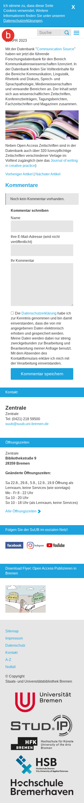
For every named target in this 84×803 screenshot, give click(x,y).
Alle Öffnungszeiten (21, 511)
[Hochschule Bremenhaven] (42, 787)
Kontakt (11, 652)
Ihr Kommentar (22, 260)
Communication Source (55, 49)
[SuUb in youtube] (56, 545)
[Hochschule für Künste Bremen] (42, 743)
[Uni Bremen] (42, 701)
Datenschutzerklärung (39, 313)
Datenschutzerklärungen (22, 21)
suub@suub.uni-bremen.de (27, 424)
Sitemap (12, 631)
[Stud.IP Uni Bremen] (42, 725)
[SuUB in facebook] (16, 545)
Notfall (10, 667)
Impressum (14, 638)
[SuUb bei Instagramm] (36, 545)
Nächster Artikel (47, 174)
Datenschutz (15, 645)
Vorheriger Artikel (19, 174)
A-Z (8, 660)
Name (15, 218)
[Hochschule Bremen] (42, 764)
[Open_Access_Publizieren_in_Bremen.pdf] (25, 599)
